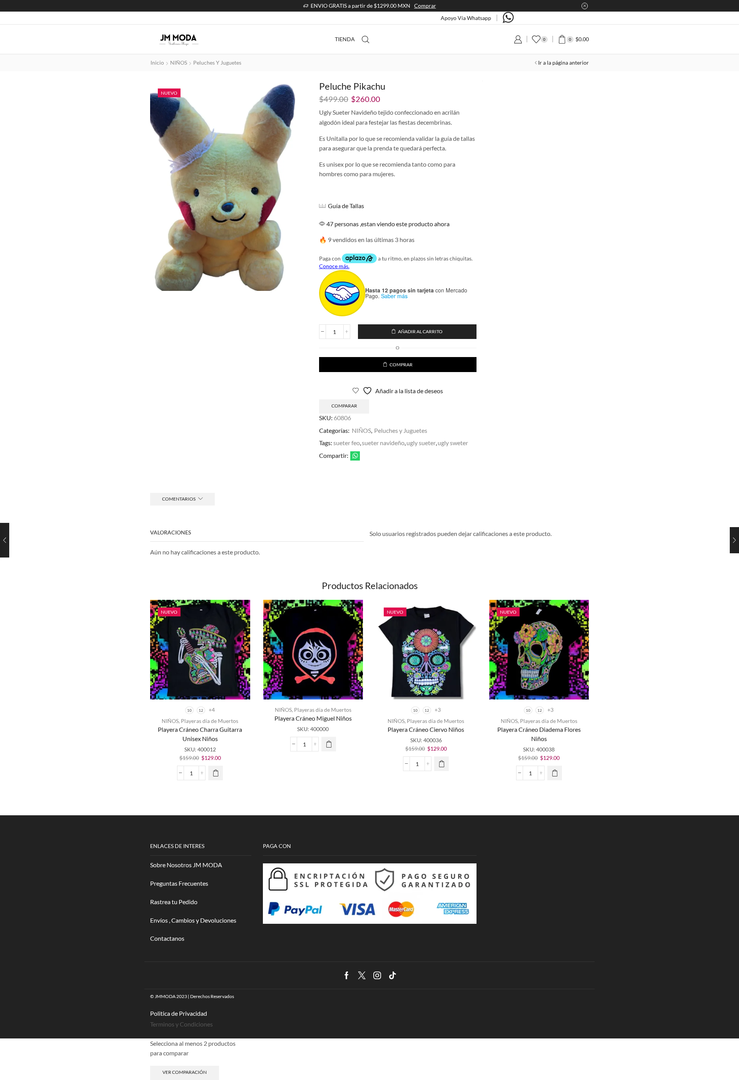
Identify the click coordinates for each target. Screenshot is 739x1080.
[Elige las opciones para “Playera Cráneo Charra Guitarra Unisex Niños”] (215, 773)
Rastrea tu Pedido (173, 901)
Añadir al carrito (420, 331)
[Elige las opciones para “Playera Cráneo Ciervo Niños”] (441, 763)
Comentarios (179, 499)
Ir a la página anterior (563, 62)
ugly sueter (421, 442)
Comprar (425, 5)
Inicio (157, 62)
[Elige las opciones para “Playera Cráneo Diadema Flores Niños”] (554, 773)
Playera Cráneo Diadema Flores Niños (539, 734)
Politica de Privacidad (178, 1013)
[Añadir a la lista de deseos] (237, 616)
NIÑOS (178, 62)
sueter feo (346, 442)
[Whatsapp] (508, 18)
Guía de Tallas (346, 205)
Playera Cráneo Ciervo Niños (426, 729)
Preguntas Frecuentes (179, 883)
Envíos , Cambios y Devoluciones (193, 920)
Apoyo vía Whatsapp (466, 18)
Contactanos (167, 938)
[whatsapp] (354, 456)
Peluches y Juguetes (217, 62)
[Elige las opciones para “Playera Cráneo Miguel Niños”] (328, 744)
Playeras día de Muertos (209, 721)
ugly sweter (453, 442)
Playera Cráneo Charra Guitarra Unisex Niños (200, 734)
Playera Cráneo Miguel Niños (313, 718)
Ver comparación (184, 1072)
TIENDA (345, 39)
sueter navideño (383, 442)
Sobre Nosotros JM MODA (186, 864)
